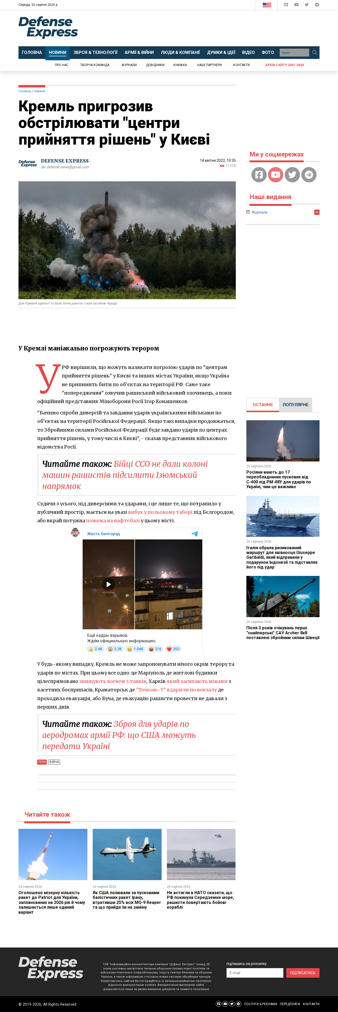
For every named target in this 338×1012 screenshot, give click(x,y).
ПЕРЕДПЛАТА (290, 1004)
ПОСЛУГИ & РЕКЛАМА (260, 1004)
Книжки (180, 65)
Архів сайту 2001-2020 (284, 65)
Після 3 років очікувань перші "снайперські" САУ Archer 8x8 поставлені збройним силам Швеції (283, 632)
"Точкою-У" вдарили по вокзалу (176, 690)
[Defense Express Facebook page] (287, 5)
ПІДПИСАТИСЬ (303, 973)
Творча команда (94, 65)
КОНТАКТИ (311, 1004)
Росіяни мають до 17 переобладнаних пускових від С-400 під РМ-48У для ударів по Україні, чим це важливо (278, 479)
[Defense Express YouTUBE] (297, 5)
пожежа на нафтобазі (113, 520)
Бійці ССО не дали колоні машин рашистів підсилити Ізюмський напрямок (125, 475)
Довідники (155, 65)
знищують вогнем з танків (112, 681)
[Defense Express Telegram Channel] (317, 5)
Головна (24, 91)
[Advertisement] (212, 28)
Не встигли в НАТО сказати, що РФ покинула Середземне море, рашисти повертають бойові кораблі (200, 900)
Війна (54, 762)
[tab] (262, 405)
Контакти (241, 65)
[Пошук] (315, 53)
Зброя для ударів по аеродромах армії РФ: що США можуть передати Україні (119, 735)
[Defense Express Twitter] (307, 5)
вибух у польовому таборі (160, 512)
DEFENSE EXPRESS (65, 161)
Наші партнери (209, 65)
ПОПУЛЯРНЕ (295, 404)
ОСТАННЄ (263, 404)
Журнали (129, 65)
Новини (39, 91)
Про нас (61, 65)
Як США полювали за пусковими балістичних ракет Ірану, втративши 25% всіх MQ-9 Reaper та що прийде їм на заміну (127, 900)
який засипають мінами (197, 681)
